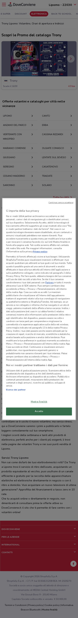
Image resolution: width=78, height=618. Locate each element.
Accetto (39, 411)
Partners (49, 282)
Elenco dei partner (16, 389)
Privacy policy (40, 251)
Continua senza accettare (60, 202)
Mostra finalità (39, 401)
